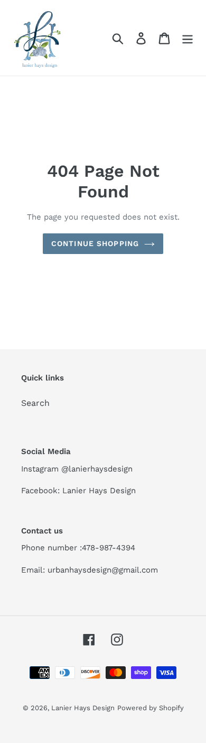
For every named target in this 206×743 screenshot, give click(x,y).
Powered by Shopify (150, 708)
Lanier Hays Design (83, 708)
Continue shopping (95, 243)
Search (35, 403)
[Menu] (187, 38)
